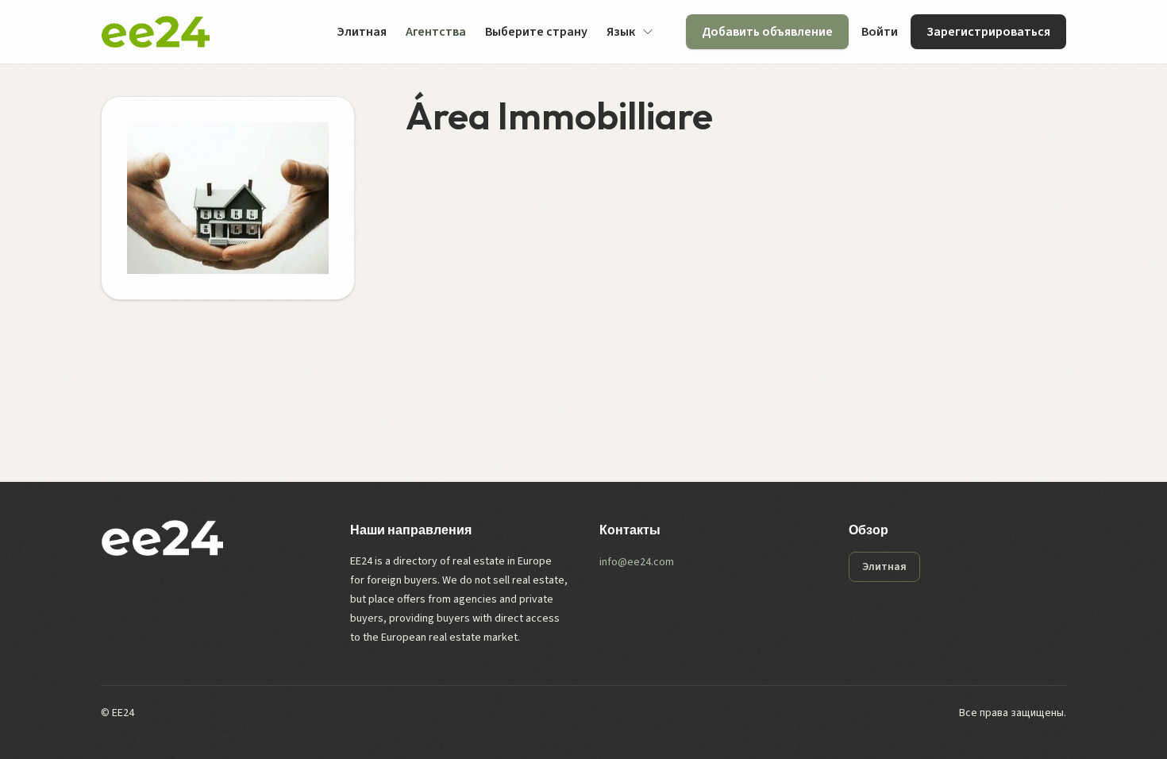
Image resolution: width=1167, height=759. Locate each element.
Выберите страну (536, 31)
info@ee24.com (636, 562)
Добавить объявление (767, 31)
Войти (879, 31)
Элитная (362, 31)
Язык (621, 31)
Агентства (436, 31)
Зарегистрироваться (988, 31)
